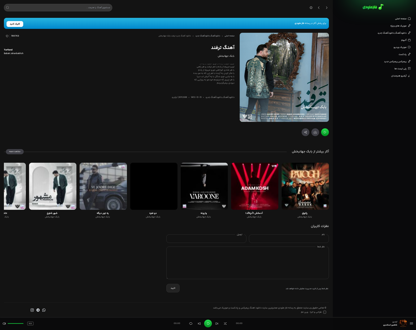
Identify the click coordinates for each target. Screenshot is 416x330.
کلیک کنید (15, 24)
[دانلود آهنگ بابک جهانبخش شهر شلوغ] (52, 186)
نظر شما (321, 246)
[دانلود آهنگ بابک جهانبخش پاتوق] (305, 186)
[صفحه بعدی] (326, 8)
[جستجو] (7, 8)
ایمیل (239, 234)
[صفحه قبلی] (319, 8)
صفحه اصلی (229, 36)
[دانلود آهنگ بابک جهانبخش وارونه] (204, 186)
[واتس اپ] (44, 310)
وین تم (304, 312)
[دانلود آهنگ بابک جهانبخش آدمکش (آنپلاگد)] (254, 186)
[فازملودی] (372, 7)
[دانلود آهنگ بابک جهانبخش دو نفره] (153, 186)
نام (323, 234)
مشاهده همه (14, 151)
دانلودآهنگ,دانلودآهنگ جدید (207, 36)
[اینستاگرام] (32, 310)
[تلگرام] (38, 310)
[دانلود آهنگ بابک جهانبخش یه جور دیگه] (103, 186)
